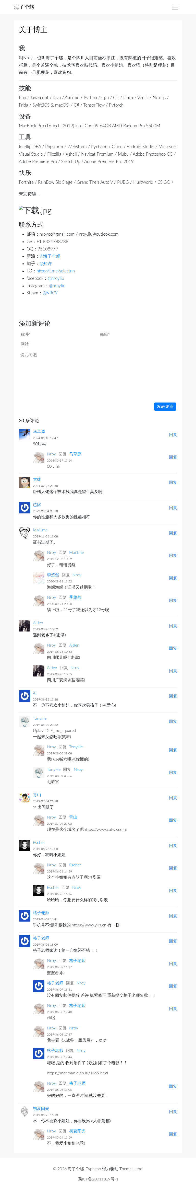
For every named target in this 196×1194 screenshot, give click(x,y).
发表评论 (165, 407)
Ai (34, 693)
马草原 (39, 432)
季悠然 (53, 575)
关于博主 (33, 29)
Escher (39, 843)
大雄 (37, 479)
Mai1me (40, 530)
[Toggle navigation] (175, 7)
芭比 (37, 505)
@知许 (46, 263)
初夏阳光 (41, 1109)
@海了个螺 (50, 256)
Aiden (38, 623)
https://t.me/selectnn (55, 271)
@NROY (50, 293)
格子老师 (41, 913)
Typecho (93, 1169)
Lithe (137, 1169)
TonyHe (39, 718)
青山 (37, 795)
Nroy (51, 454)
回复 (173, 435)
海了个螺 (24, 7)
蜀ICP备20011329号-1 (98, 1179)
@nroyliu (56, 278)
